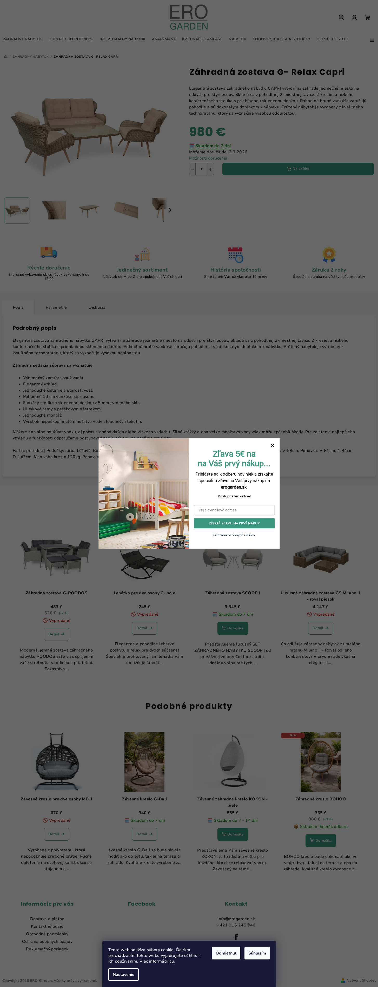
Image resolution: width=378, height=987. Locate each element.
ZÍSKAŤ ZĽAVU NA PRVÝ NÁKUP (234, 523)
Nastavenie (123, 974)
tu (172, 961)
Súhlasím (257, 953)
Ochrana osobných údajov (234, 535)
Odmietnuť (226, 953)
